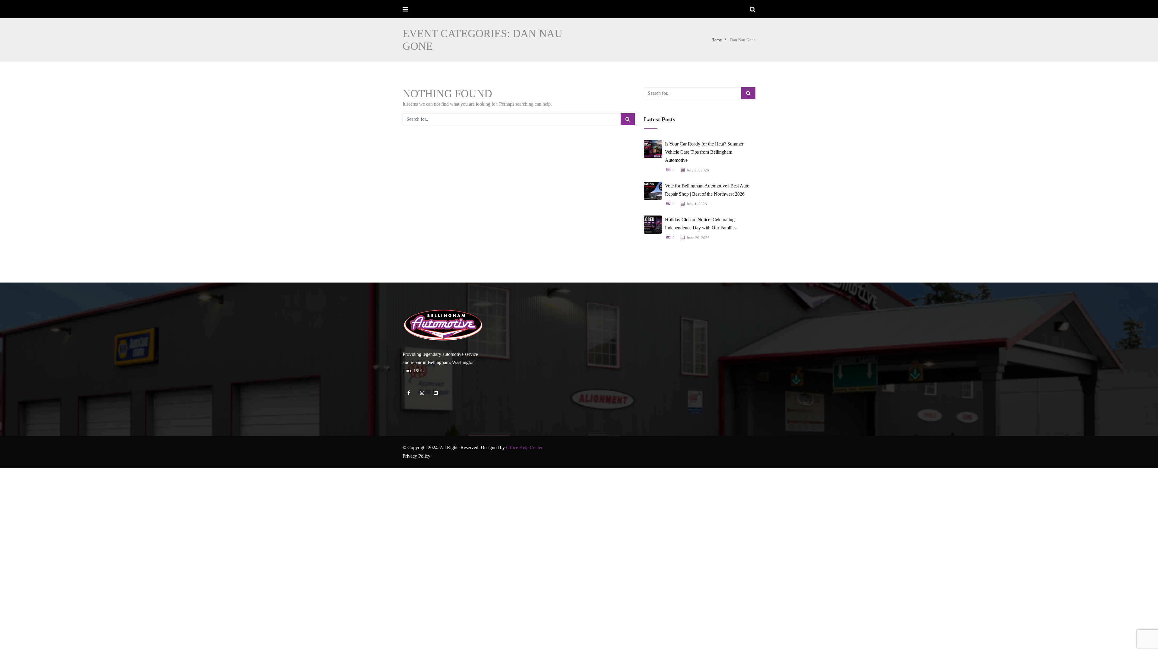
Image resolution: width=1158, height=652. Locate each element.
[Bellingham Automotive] (426, 9)
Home (716, 40)
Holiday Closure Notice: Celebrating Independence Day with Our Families (700, 223)
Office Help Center (524, 447)
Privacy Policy (416, 456)
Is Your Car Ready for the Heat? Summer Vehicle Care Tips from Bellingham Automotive (704, 152)
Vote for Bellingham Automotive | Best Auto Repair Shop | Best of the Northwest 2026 (707, 190)
